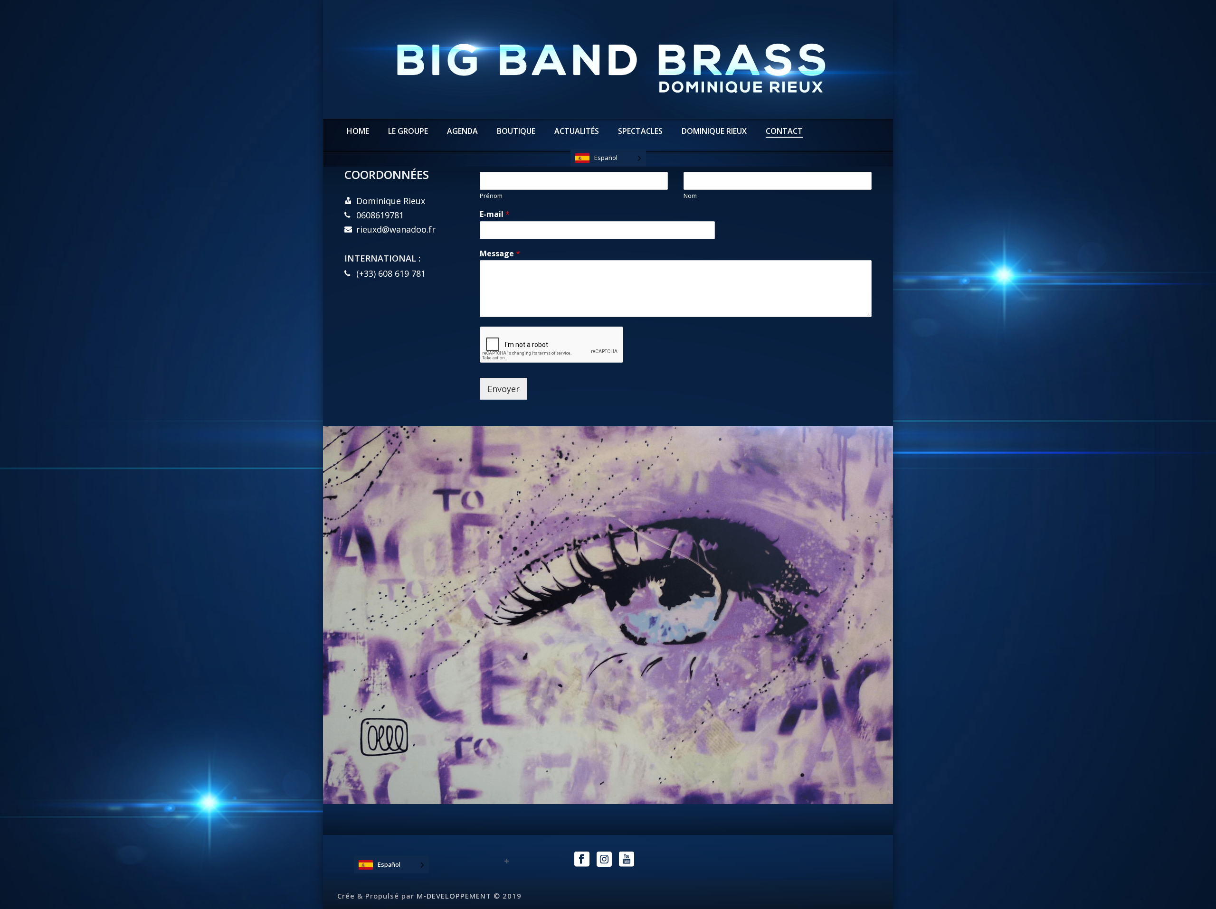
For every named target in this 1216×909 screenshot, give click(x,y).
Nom (690, 196)
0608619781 (380, 215)
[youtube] (626, 860)
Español (606, 157)
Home (358, 131)
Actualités (576, 131)
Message (500, 254)
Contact (784, 131)
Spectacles (640, 131)
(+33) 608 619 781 (391, 273)
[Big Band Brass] (608, 59)
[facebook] (581, 860)
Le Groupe (408, 131)
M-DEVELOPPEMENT (454, 895)
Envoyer (503, 388)
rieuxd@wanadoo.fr (396, 229)
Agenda (462, 131)
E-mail (495, 214)
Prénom (491, 196)
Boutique (516, 131)
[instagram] (604, 860)
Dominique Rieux (714, 131)
